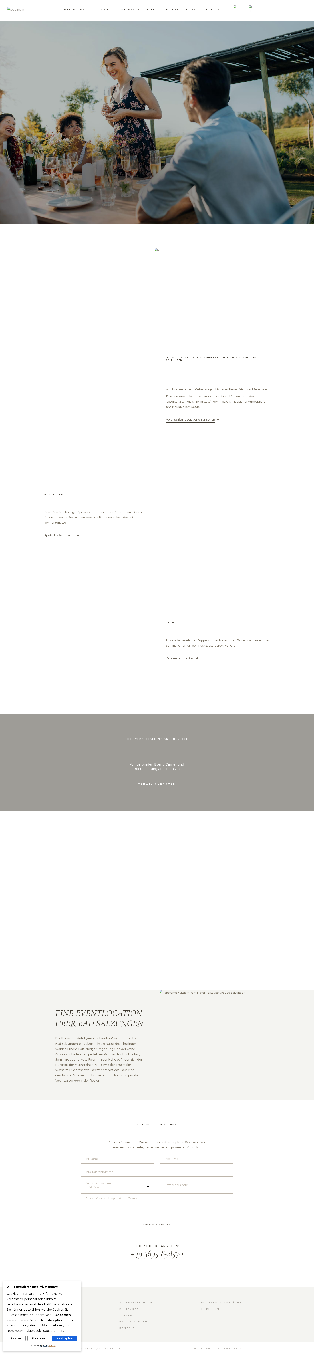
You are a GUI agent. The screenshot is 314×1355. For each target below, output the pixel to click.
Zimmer (125, 1315)
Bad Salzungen (133, 1321)
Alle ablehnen (39, 1338)
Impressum (210, 1309)
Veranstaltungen (135, 1302)
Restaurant (130, 1309)
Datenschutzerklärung (222, 1302)
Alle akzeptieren (64, 1338)
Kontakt (127, 1328)
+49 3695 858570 (157, 1253)
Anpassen (16, 1338)
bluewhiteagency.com (226, 1349)
